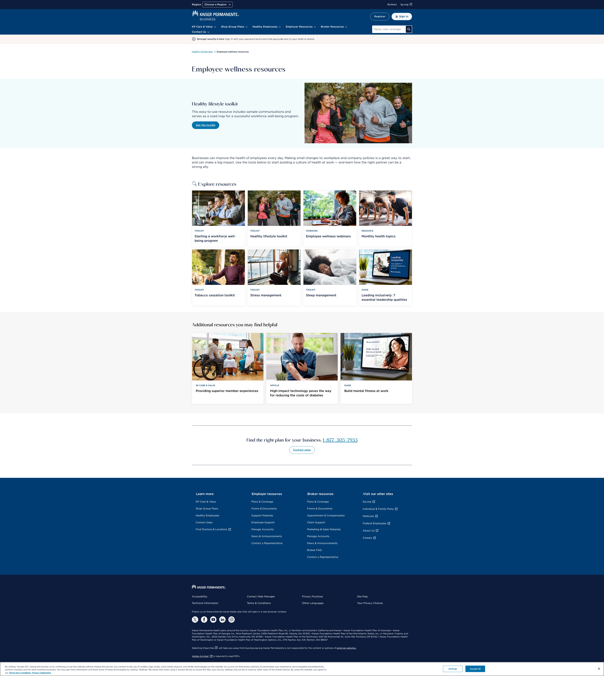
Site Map (362, 596)
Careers (367, 537)
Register (379, 16)
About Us (369, 530)
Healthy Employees (202, 51)
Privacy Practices (312, 596)
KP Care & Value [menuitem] (202, 26)
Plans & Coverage (262, 501)
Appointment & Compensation (326, 515)
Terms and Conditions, (20, 673)
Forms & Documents (264, 508)
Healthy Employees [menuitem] (264, 26)
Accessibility (199, 596)
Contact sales (302, 449)
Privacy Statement (41, 673)
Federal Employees (374, 523)
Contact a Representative (266, 543)
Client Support (316, 522)
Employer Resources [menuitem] (299, 26)
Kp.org (367, 501)
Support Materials (262, 515)
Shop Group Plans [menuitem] (232, 26)
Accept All (475, 669)
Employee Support (262, 522)
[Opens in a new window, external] (195, 619)
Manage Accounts (262, 529)
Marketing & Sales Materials (324, 529)
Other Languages (313, 603)
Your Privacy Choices (370, 603)
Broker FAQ (314, 550)
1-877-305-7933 (340, 440)
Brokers (392, 4)
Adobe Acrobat (200, 656)
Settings (453, 669)
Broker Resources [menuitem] (332, 26)
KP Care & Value (206, 501)
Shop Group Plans (207, 508)
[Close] (599, 668)
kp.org (404, 4)
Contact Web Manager (261, 596)
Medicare (368, 516)
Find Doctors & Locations (211, 529)
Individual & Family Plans (378, 508)
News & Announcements (266, 536)
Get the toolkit (205, 125)
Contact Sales (204, 522)
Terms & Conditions (259, 603)
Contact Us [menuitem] (199, 31)
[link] (228, 368)
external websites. (346, 648)
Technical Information (205, 603)
